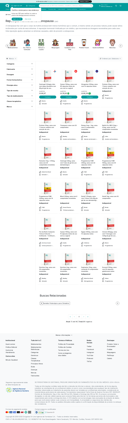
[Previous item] (7, 46)
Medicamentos (36, 344)
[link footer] (39, 412)
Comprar (48, 97)
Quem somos (10, 344)
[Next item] (120, 46)
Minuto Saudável (12, 360)
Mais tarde (28, 19)
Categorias (34, 352)
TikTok (89, 361)
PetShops (110, 355)
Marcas (33, 373)
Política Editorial (11, 347)
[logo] (7, 5)
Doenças (34, 370)
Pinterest (90, 358)
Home (9, 14)
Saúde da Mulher (72, 9)
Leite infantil (61, 9)
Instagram (90, 352)
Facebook (90, 349)
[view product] (48, 76)
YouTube (90, 355)
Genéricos (82, 9)
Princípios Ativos (37, 364)
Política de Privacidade (66, 344)
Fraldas (109, 349)
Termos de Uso (63, 350)
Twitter (89, 346)
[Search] (91, 6)
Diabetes (43, 9)
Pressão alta (52, 9)
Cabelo (109, 358)
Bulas (33, 367)
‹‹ (70, 317)
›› (87, 317)
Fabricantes (35, 376)
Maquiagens (111, 352)
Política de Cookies (65, 347)
